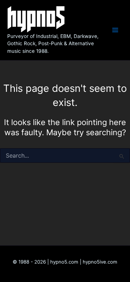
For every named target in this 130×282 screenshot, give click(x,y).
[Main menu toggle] (115, 30)
